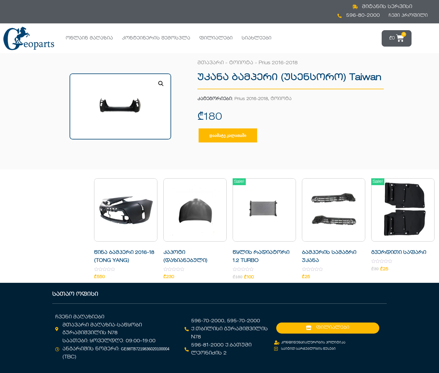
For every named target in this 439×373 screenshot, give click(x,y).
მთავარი (210, 63)
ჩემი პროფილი (408, 15)
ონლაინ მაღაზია (89, 38)
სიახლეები (256, 38)
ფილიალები (216, 38)
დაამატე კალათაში (227, 135)
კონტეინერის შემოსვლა (156, 38)
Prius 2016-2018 (278, 63)
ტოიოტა (241, 63)
